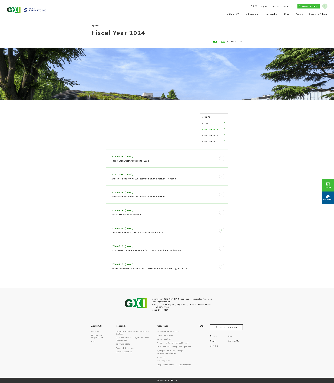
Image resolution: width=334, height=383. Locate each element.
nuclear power (163, 360)
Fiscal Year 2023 (210, 135)
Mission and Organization (97, 336)
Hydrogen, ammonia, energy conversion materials (170, 351)
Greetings (95, 331)
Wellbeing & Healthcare (168, 331)
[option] (253, 6)
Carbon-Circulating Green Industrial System (132, 332)
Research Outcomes (125, 348)
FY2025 (205, 123)
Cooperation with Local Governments (174, 364)
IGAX (93, 341)
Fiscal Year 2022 (210, 141)
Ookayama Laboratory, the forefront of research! (132, 338)
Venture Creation (124, 351)
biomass (161, 357)
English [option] (264, 6)
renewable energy (165, 335)
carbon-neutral (164, 339)
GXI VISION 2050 (123, 344)
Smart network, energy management (174, 346)
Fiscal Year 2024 (210, 129)
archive (206, 116)
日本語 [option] (254, 6)
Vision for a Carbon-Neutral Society (173, 343)
